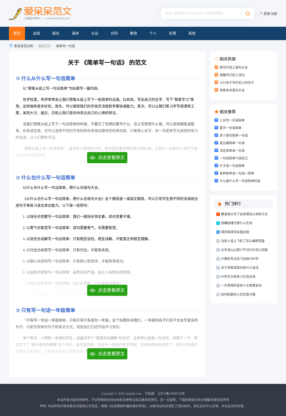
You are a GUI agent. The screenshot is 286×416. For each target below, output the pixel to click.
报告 (55, 33)
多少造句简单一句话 (234, 135)
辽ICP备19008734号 (171, 393)
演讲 (75, 33)
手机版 (149, 393)
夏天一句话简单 (231, 128)
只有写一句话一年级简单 (48, 310)
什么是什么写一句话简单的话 (240, 181)
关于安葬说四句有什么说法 (240, 267)
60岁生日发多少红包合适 (238, 276)
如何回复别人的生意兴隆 (238, 294)
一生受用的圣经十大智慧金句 (241, 285)
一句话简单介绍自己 (234, 158)
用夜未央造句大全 (232, 90)
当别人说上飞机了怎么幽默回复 (243, 241)
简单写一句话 (65, 46)
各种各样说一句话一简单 (237, 173)
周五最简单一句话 (232, 143)
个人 (153, 33)
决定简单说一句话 (232, 150)
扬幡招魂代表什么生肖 (236, 223)
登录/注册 (270, 13)
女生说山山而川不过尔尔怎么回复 (244, 249)
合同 (114, 33)
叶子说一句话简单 (232, 165)
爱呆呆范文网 (23, 46)
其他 (192, 33)
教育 (133, 33)
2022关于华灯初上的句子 (237, 82)
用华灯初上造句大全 (234, 67)
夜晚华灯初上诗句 (232, 75)
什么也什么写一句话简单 (48, 177)
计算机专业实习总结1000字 (240, 258)
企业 (94, 33)
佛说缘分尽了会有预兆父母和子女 (244, 214)
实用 (172, 33)
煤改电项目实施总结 (235, 232)
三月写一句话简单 (232, 120)
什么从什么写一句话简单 (48, 78)
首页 (17, 33)
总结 (36, 33)
